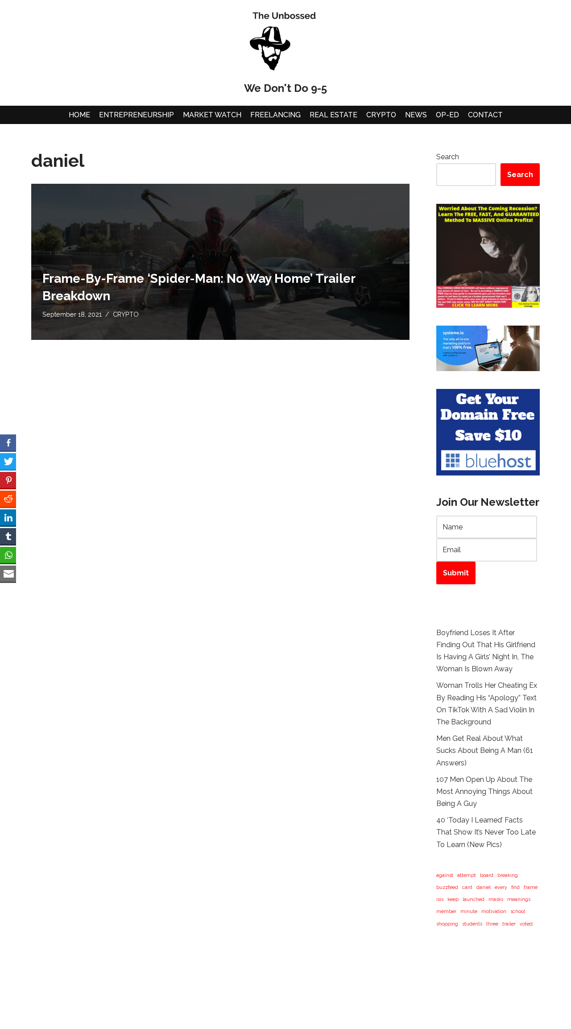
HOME (79, 115)
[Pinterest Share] (8, 480)
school (517, 911)
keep (453, 899)
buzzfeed (447, 887)
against (444, 875)
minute (468, 911)
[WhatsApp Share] (8, 555)
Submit (456, 573)
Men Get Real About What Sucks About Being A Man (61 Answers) (484, 750)
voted (526, 923)
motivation (493, 911)
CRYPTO (381, 115)
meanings (518, 899)
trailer (509, 923)
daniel (483, 887)
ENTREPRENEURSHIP (136, 115)
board (486, 875)
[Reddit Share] (8, 499)
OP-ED (447, 115)
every (501, 887)
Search (447, 157)
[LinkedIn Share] (8, 517)
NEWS (416, 115)
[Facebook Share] (8, 442)
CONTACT (485, 115)
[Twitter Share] (8, 461)
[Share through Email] (8, 574)
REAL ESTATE (333, 115)
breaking (507, 875)
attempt (466, 875)
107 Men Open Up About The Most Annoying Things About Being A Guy (484, 791)
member (446, 911)
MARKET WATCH (212, 115)
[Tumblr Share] (8, 536)
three (492, 923)
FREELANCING (275, 115)
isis (439, 899)
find (515, 887)
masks (495, 899)
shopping (447, 923)
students (472, 923)
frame (531, 887)
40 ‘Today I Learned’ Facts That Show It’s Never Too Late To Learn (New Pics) (486, 832)
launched (473, 899)
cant (467, 887)
